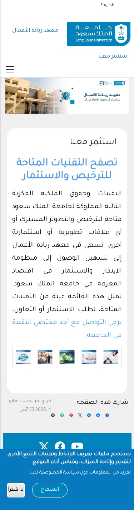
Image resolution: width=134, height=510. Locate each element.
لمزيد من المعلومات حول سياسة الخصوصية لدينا (80, 472)
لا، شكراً (16, 490)
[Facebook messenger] (98, 417)
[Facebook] (107, 417)
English (107, 5)
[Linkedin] (89, 417)
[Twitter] (80, 417)
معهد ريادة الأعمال (35, 31)
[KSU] (99, 31)
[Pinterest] (71, 417)
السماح (50, 490)
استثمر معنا (113, 57)
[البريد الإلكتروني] (53, 417)
